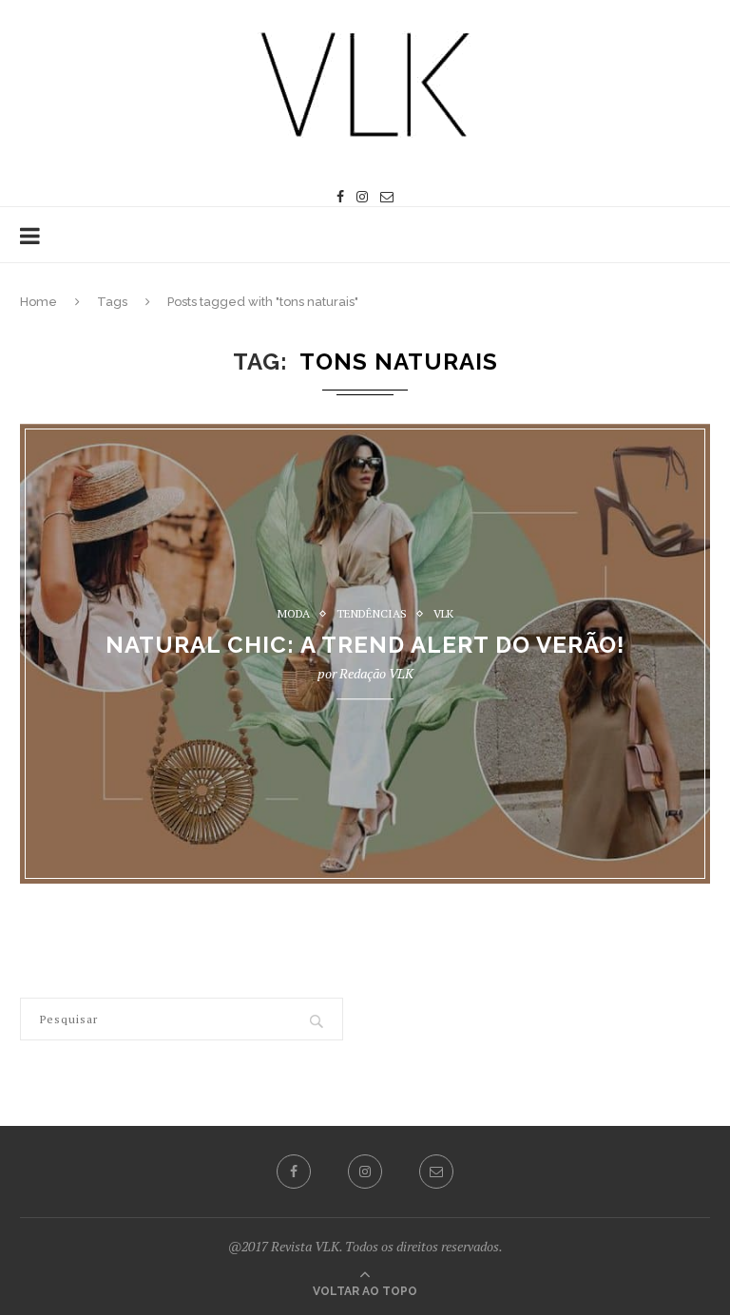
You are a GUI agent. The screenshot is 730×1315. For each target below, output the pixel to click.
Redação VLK (376, 674)
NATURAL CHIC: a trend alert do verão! (365, 645)
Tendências (371, 613)
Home (38, 302)
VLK (443, 613)
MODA (294, 613)
